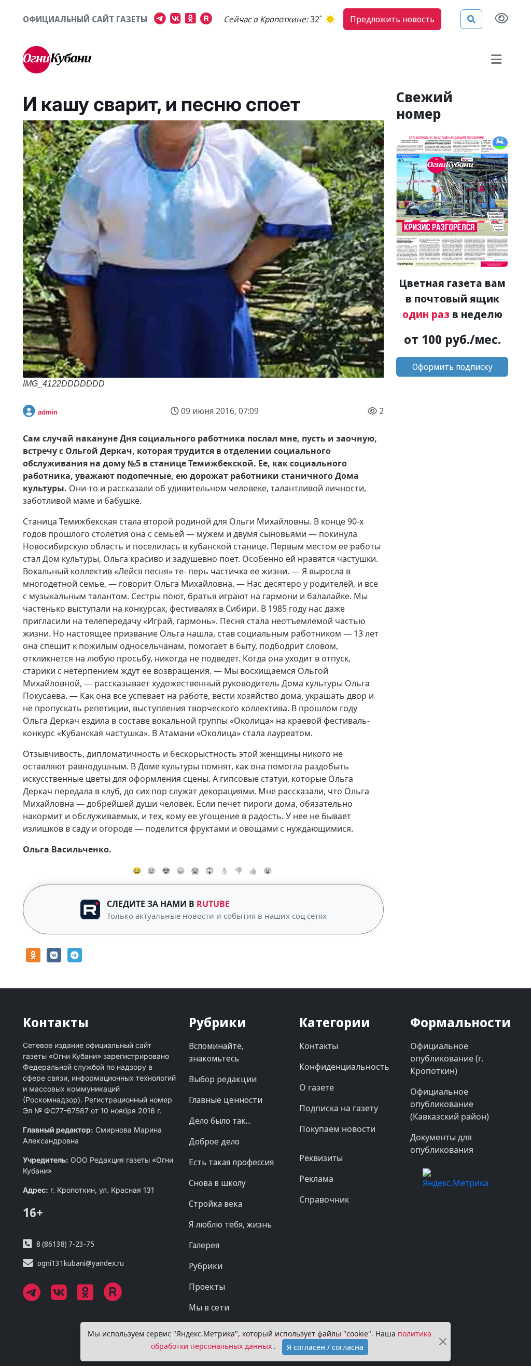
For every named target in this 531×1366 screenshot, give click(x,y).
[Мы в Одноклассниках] (192, 19)
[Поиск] (471, 19)
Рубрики (205, 1266)
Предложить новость (392, 19)
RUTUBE (213, 903)
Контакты (318, 1046)
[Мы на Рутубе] (208, 19)
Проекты (207, 1286)
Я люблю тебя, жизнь (230, 1224)
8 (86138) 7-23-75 (65, 1244)
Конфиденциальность (344, 1066)
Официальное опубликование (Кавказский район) (449, 1104)
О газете (316, 1087)
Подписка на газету (338, 1108)
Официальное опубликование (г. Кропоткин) (446, 1058)
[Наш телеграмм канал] (162, 19)
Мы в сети (209, 1307)
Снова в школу (217, 1183)
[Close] (443, 1341)
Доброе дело (214, 1141)
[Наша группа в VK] (177, 19)
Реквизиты (321, 1158)
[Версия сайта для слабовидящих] (501, 19)
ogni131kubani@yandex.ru (80, 1263)
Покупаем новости (337, 1129)
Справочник (324, 1199)
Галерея (204, 1245)
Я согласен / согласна (325, 1347)
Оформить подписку (452, 366)
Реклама (316, 1178)
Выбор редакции (223, 1079)
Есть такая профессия (231, 1162)
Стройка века (215, 1203)
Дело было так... (219, 1120)
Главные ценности (225, 1100)
